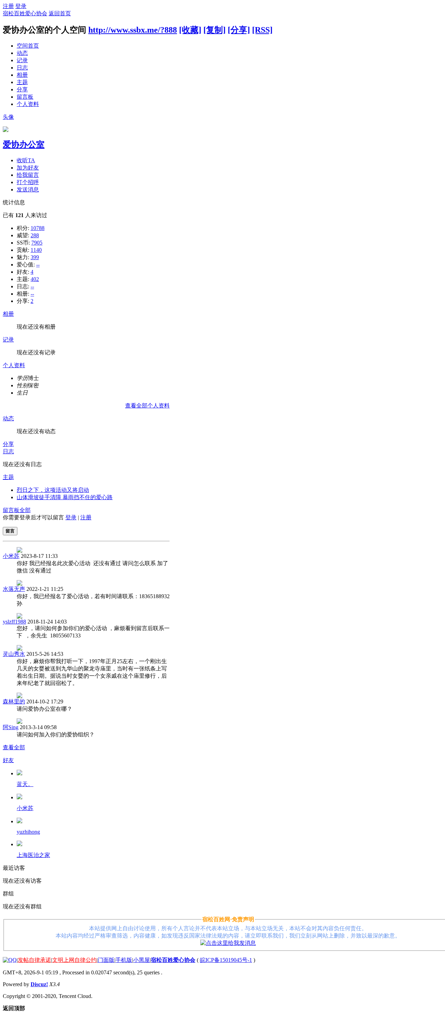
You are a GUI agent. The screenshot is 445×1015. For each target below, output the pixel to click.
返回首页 (60, 13)
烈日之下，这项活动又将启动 (53, 490)
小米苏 (11, 556)
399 (35, 257)
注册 (8, 6)
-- (38, 264)
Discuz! (39, 984)
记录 (22, 60)
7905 (36, 243)
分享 (22, 89)
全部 (25, 510)
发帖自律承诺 (34, 960)
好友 (8, 760)
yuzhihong (28, 832)
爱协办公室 (23, 144)
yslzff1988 (14, 622)
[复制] (214, 29)
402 (35, 279)
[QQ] (10, 960)
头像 (8, 117)
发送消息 (28, 189)
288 (35, 235)
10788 (37, 228)
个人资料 (28, 104)
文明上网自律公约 (74, 960)
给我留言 (28, 175)
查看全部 (14, 747)
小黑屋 (141, 960)
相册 (22, 75)
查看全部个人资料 (147, 406)
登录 (20, 6)
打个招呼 (28, 182)
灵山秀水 (14, 654)
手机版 (123, 960)
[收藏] (190, 29)
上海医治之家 (33, 855)
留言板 (25, 97)
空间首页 (28, 46)
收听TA (26, 160)
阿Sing (10, 727)
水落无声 (14, 589)
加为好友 (28, 168)
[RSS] (262, 29)
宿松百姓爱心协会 (25, 13)
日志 (22, 68)
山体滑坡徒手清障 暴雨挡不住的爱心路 (65, 497)
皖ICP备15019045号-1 (226, 960)
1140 (36, 250)
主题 (22, 82)
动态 (22, 53)
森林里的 (14, 701)
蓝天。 (25, 784)
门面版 (106, 960)
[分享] (239, 29)
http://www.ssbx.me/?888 (132, 29)
